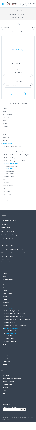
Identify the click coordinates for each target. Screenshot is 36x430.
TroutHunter (6, 197)
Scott (4, 188)
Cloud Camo (5, 242)
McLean (5, 132)
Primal (5, 140)
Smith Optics (7, 194)
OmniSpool (6, 137)
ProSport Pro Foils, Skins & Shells (13, 152)
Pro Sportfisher (7, 143)
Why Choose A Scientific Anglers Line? (13, 249)
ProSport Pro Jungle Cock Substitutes (15, 161)
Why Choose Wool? (7, 256)
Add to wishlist (18, 94)
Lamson (5, 126)
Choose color (19, 81)
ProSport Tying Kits (10, 176)
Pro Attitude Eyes (18, 64)
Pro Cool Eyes (10, 171)
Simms (5, 108)
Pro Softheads (10, 173)
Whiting (5, 200)
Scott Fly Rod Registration (9, 220)
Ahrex (4, 111)
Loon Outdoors (7, 129)
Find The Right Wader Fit (8, 231)
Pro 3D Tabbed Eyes (12, 166)
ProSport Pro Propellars (11, 158)
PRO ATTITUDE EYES (18, 17)
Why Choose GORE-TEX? (9, 245)
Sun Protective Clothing (8, 238)
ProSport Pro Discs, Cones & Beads (14, 149)
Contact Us (4, 224)
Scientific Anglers (8, 185)
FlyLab (5, 123)
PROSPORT (20, 11)
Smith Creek (6, 191)
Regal (4, 179)
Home (13, 11)
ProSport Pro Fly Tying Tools (12, 146)
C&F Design (6, 117)
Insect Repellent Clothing (9, 235)
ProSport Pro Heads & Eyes (12, 163)
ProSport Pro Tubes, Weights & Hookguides (17, 155)
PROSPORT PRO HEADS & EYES (17, 14)
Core (4, 120)
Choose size (18, 72)
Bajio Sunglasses (8, 114)
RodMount (6, 182)
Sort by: (18, 24)
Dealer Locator (5, 227)
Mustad (5, 135)
